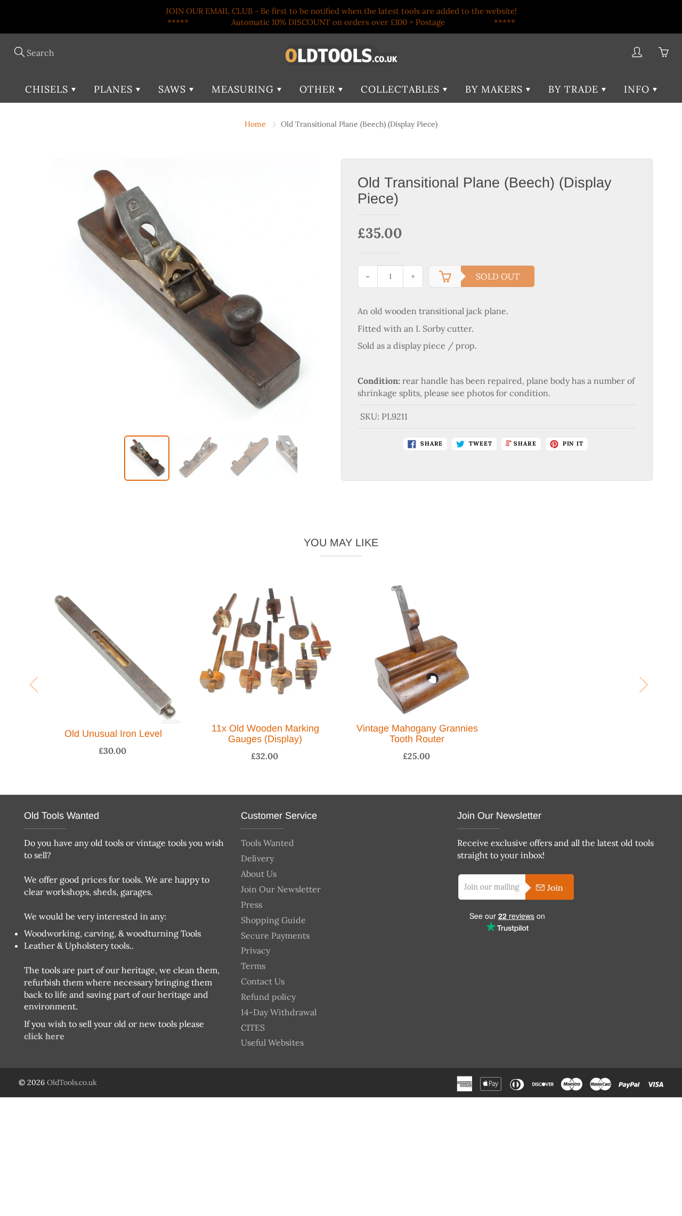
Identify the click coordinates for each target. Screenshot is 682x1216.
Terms (253, 965)
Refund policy (268, 996)
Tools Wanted (267, 842)
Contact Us (263, 981)
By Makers (495, 89)
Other (318, 89)
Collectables (402, 89)
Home (255, 124)
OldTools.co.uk (72, 1082)
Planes (115, 89)
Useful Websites (272, 1042)
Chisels (48, 89)
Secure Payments (275, 935)
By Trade (575, 89)
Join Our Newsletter (281, 889)
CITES (253, 1027)
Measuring (244, 89)
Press (251, 904)
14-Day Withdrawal (278, 1012)
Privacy (255, 950)
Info (638, 89)
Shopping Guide (273, 920)
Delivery (257, 858)
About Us (259, 873)
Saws (173, 89)
